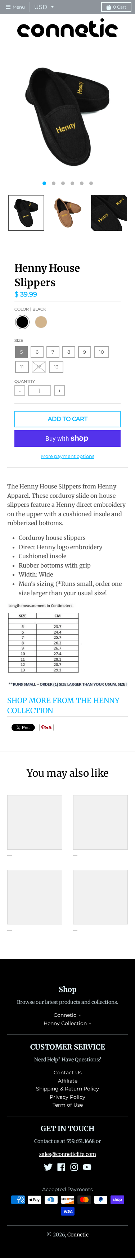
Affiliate (67, 1081)
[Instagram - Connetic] (74, 1167)
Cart (119, 7)
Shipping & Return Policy (67, 1088)
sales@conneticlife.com (67, 1154)
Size (18, 340)
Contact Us (68, 1072)
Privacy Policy (67, 1097)
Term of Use (68, 1105)
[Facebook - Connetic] (61, 1167)
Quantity (24, 381)
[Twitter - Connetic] (48, 1167)
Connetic (65, 1015)
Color (30, 309)
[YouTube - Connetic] (87, 1167)
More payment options (67, 456)
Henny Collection (65, 1023)
